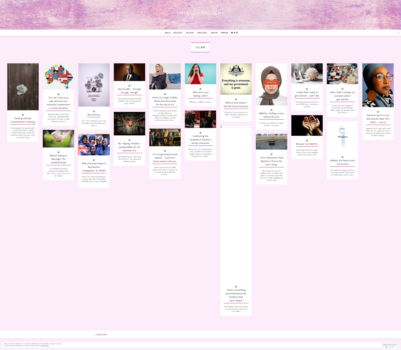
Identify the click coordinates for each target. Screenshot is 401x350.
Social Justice (177, 33)
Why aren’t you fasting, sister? (201, 94)
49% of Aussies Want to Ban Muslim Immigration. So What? (94, 167)
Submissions (224, 33)
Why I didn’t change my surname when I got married (342, 96)
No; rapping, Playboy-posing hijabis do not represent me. (129, 147)
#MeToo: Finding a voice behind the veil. (271, 115)
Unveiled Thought (200, 13)
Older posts (100, 335)
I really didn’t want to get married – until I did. (307, 94)
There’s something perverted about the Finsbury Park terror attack (236, 295)
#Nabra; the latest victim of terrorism (342, 162)
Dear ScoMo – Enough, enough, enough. (129, 91)
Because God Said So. (307, 144)
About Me (167, 33)
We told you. (94, 115)
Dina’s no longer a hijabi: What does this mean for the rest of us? (165, 101)
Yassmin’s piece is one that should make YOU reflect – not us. (378, 119)
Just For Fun (190, 33)
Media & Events (202, 33)
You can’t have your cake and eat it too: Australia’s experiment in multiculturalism (58, 103)
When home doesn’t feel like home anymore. (236, 105)
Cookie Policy (45, 345)
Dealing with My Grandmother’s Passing (23, 120)
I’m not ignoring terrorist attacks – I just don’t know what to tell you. (165, 158)
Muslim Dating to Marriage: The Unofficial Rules (58, 159)
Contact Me (214, 33)
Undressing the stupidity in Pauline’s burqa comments (200, 140)
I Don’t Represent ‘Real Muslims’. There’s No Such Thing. (271, 161)
